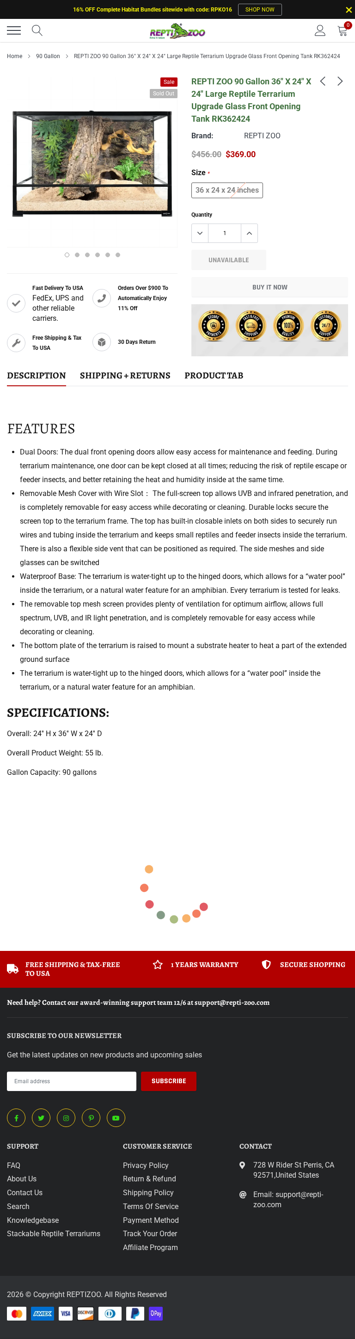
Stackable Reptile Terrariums (53, 1233)
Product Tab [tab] (214, 376)
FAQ (13, 1165)
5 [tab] (107, 255)
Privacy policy (146, 1165)
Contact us (25, 1192)
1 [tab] (67, 255)
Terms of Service (150, 1206)
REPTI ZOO (262, 135)
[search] (37, 30)
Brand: (202, 135)
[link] (323, 81)
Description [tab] (36, 376)
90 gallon (48, 56)
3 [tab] (87, 255)
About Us (22, 1178)
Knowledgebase (33, 1220)
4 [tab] (97, 255)
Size (200, 172)
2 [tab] (77, 255)
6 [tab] (118, 255)
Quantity (201, 215)
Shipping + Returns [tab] (125, 376)
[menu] (14, 30)
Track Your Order (150, 1233)
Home (14, 56)
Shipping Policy (148, 1192)
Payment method (151, 1220)
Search (18, 1206)
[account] (320, 30)
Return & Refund (149, 1178)
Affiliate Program (150, 1247)
